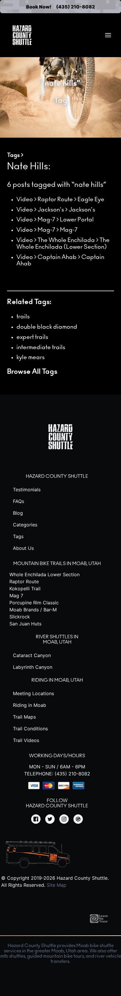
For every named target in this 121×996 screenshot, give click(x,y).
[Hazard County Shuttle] (22, 35)
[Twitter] (50, 819)
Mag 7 (16, 595)
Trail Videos (26, 740)
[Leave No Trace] (101, 921)
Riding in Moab (29, 705)
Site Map (56, 885)
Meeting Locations (33, 693)
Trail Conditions (30, 728)
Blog (18, 513)
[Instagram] (64, 819)
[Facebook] (36, 819)
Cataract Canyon (32, 655)
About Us (23, 548)
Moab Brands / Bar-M (33, 610)
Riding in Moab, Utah (57, 680)
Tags (13, 155)
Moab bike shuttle (95, 945)
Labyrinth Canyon (32, 667)
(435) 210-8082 (75, 7)
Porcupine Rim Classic (34, 603)
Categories (25, 525)
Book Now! (38, 7)
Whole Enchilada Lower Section (44, 574)
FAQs (18, 501)
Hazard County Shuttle (57, 476)
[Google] (78, 819)
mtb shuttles (12, 956)
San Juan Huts (25, 624)
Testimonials (27, 489)
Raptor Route (24, 581)
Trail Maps (24, 717)
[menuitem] (108, 35)
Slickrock (19, 617)
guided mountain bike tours (55, 956)
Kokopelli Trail (25, 588)
